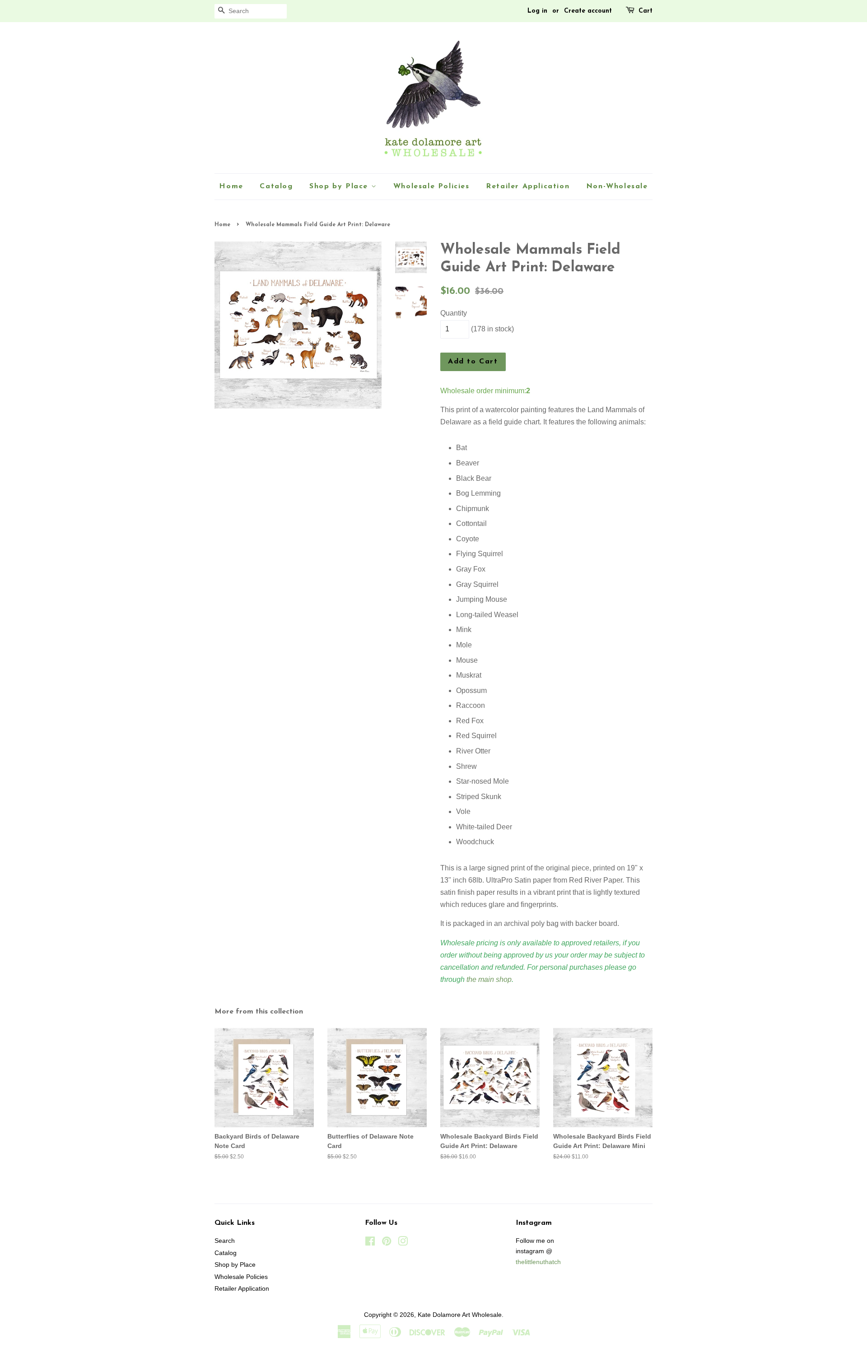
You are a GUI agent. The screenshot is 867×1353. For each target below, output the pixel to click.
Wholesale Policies (431, 186)
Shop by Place (340, 186)
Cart (646, 11)
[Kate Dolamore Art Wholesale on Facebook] (370, 1243)
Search (224, 1240)
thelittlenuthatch (538, 1262)
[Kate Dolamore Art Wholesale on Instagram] (403, 1243)
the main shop (489, 979)
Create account (588, 11)
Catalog (276, 186)
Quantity (453, 313)
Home (231, 186)
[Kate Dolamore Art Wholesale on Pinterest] (387, 1243)
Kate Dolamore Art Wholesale (460, 1314)
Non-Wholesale (617, 186)
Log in (537, 11)
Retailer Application (527, 186)
